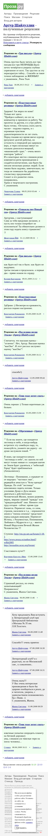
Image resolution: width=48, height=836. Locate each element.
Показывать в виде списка (16, 42)
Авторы (8, 14)
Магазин (16, 17)
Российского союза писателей (29, 832)
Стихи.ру (9, 781)
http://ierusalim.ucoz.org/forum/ (19, 545)
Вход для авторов (13, 21)
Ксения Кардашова (12, 279)
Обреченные (25, 431)
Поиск (7, 17)
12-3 (5, 767)
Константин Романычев (14, 314)
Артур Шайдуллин (18, 25)
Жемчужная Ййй (11, 238)
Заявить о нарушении (13, 194)
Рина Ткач (8, 85)
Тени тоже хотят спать (31, 395)
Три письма (25, 53)
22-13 (39, 765)
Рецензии (34, 14)
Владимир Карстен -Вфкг (15, 557)
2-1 (9, 767)
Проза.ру (19, 781)
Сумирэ (7, 747)
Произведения (20, 14)
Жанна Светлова (11, 598)
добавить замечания (14, 95)
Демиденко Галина (12, 191)
